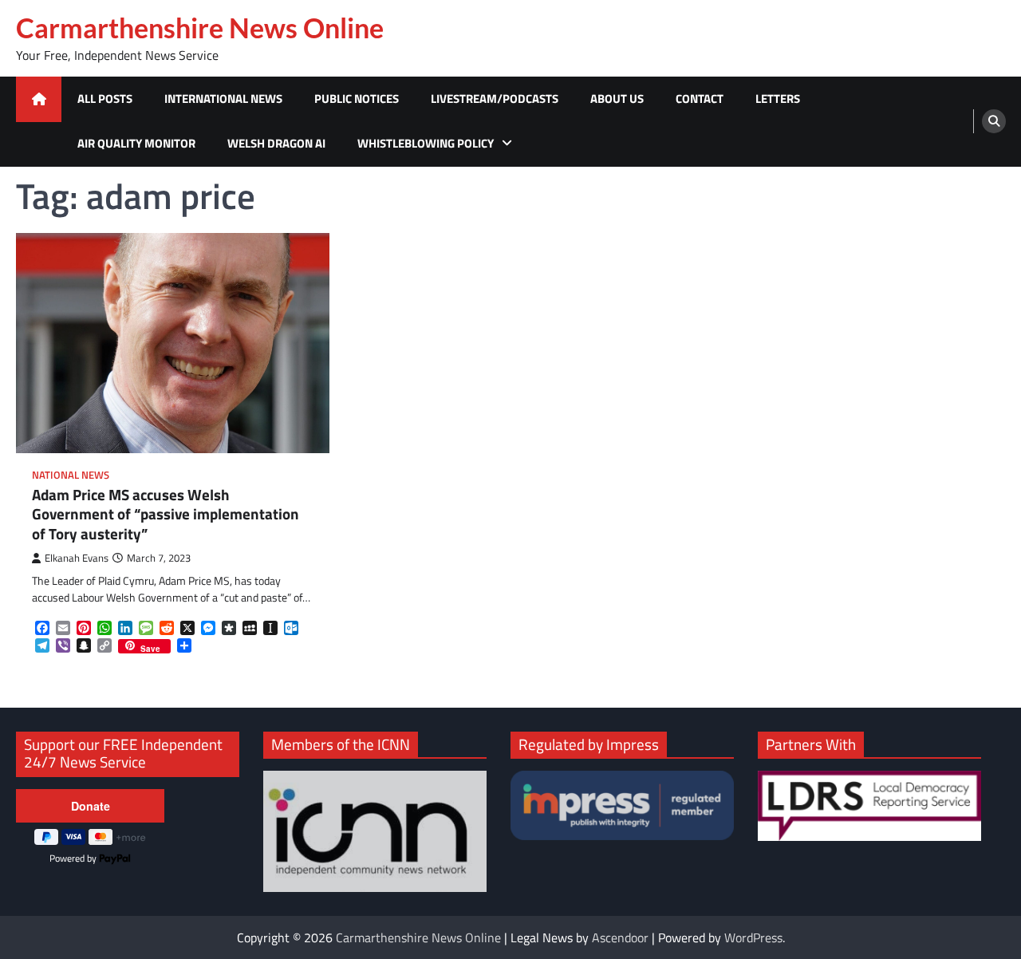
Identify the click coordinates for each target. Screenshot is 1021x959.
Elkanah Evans (76, 558)
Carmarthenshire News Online (200, 28)
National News (70, 475)
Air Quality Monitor (136, 143)
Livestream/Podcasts (494, 98)
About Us (617, 98)
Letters (777, 98)
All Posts (104, 98)
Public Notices (356, 98)
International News (223, 98)
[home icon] (38, 99)
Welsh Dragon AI (276, 143)
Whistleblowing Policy (425, 143)
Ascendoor (620, 937)
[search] (994, 121)
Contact (699, 98)
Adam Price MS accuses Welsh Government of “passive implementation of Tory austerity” (165, 514)
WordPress (753, 937)
